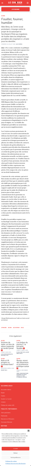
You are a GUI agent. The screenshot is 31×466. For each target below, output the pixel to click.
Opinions (4, 327)
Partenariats (4, 416)
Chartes (3, 396)
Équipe (3, 392)
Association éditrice (6, 389)
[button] (28, 430)
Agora (3, 15)
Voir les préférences (15, 457)
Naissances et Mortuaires (7, 419)
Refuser (16, 453)
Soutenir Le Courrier (6, 399)
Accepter (15, 448)
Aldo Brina (16, 327)
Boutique (4, 426)
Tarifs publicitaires (5, 412)
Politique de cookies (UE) (7, 405)
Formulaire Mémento (6, 422)
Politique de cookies (11, 461)
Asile (22, 327)
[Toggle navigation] (2, 3)
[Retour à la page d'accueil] (15, 3)
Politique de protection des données (15, 463)
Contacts (3, 402)
